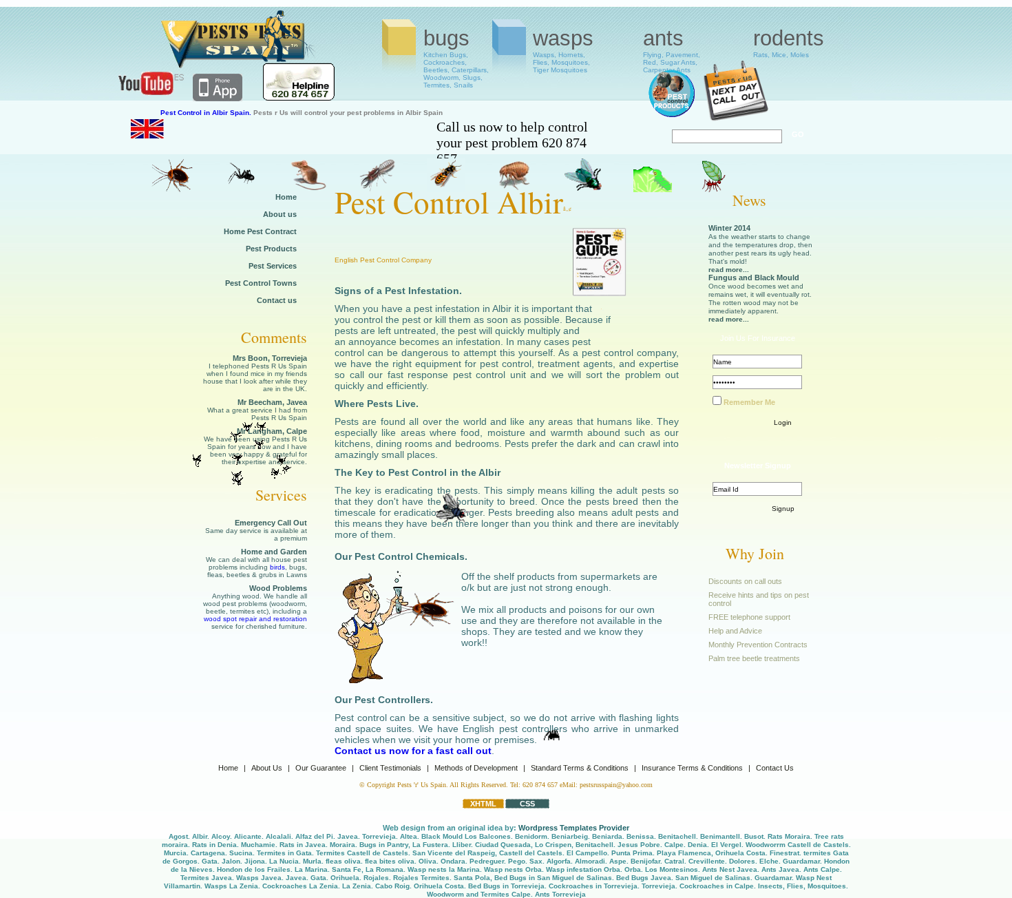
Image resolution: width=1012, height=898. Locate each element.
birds (277, 567)
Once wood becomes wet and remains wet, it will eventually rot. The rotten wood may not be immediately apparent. (760, 302)
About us (280, 214)
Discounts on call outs (745, 581)
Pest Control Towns (261, 283)
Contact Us (775, 768)
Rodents (788, 42)
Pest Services (273, 266)
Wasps (563, 50)
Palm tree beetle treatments (754, 658)
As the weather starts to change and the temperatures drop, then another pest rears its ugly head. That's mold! (760, 253)
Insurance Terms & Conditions (692, 768)
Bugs (456, 50)
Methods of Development (476, 768)
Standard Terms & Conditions (580, 768)
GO (798, 134)
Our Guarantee (320, 768)
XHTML (483, 804)
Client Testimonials (390, 768)
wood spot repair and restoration (255, 619)
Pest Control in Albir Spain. (205, 112)
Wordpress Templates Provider (573, 828)
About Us (266, 768)
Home (286, 197)
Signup (783, 508)
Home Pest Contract (260, 231)
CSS (527, 804)
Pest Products (271, 248)
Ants (671, 50)
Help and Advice (735, 631)
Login (783, 422)
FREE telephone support (749, 617)
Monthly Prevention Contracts (758, 644)
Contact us (277, 300)
